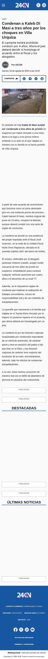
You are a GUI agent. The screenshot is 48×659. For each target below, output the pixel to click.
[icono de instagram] (44, 5)
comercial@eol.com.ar (24, 606)
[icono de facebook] (16, 630)
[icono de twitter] (38, 5)
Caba (4, 19)
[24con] (22, 5)
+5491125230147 (12, 613)
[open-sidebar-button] (3, 5)
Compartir (9, 79)
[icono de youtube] (32, 630)
